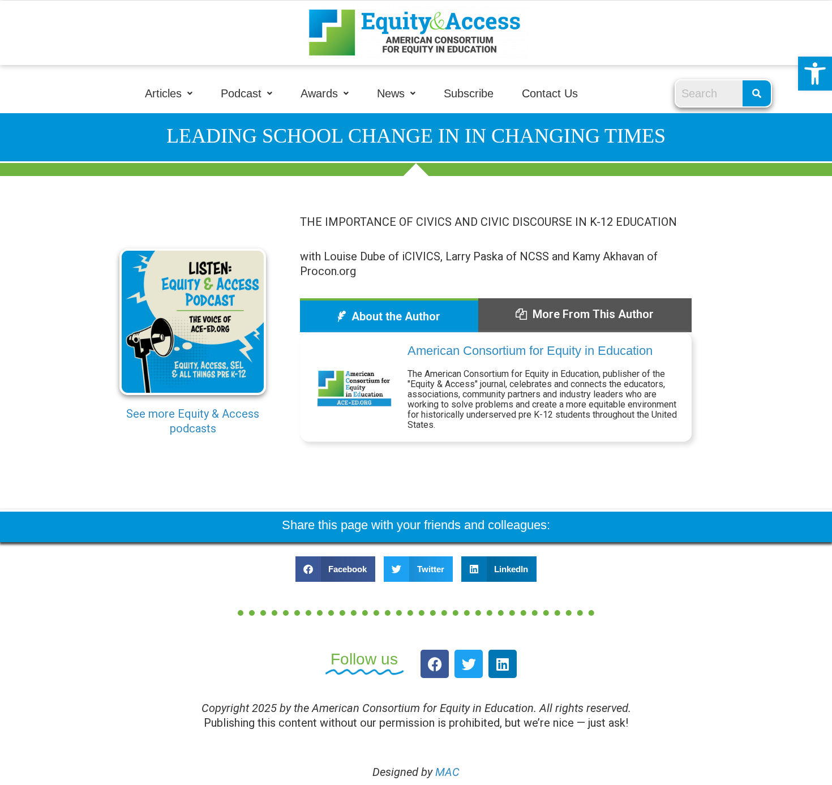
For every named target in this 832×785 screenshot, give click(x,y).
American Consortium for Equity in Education (530, 351)
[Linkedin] (502, 664)
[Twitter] (468, 664)
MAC (447, 772)
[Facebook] (435, 664)
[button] (815, 74)
